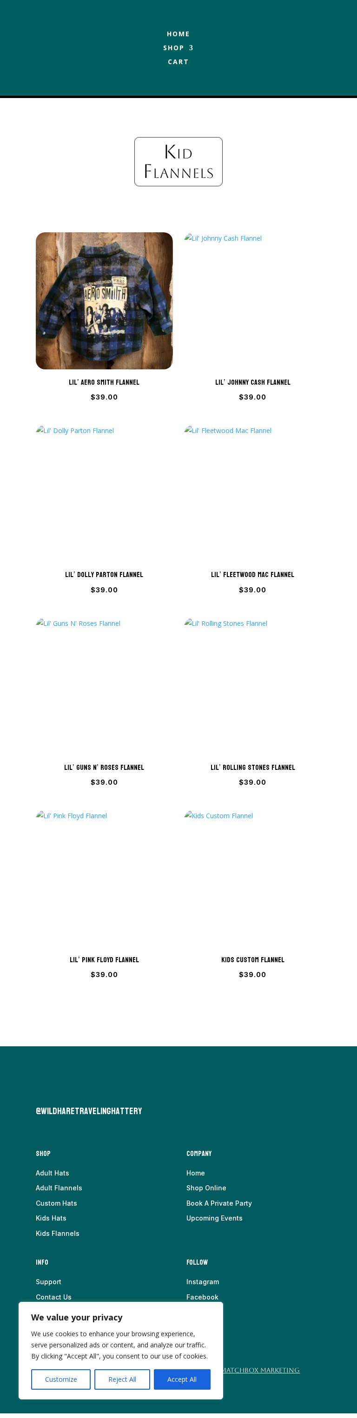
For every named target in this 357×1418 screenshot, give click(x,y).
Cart (178, 62)
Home (178, 34)
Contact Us (54, 1297)
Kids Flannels (57, 1233)
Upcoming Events (214, 1218)
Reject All (122, 1379)
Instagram (202, 1282)
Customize (61, 1379)
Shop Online (206, 1188)
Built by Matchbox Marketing (245, 1370)
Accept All (182, 1379)
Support (48, 1282)
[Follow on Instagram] (61, 1090)
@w (41, 1111)
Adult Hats (52, 1173)
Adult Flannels (59, 1188)
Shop (174, 48)
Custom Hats (56, 1203)
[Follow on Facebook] (43, 1090)
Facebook (202, 1297)
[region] (121, 1350)
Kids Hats (51, 1218)
